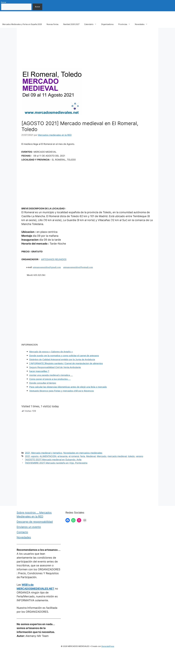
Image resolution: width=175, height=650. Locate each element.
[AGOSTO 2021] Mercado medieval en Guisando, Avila (53, 459)
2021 (27, 452)
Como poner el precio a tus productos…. (50, 379)
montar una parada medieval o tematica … (51, 375)
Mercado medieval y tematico (46, 452)
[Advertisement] (87, 50)
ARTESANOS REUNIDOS (53, 259)
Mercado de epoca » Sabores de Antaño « (51, 351)
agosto (34, 456)
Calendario (88, 24)
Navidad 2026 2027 (71, 24)
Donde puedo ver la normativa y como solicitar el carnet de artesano (64, 355)
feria (82, 456)
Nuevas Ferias (52, 24)
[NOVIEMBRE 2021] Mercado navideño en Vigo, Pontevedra (56, 463)
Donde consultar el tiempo (42, 383)
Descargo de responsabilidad (35, 521)
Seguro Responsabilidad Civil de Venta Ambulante (55, 367)
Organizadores (107, 24)
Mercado (101, 456)
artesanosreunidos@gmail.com (47, 267)
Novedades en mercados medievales (82, 452)
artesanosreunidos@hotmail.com (78, 267)
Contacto (22, 532)
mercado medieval (117, 456)
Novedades (139, 24)
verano (139, 456)
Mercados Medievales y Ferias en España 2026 (22, 24)
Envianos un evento (29, 526)
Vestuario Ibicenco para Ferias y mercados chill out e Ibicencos (61, 391)
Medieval (91, 456)
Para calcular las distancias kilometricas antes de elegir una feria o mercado (68, 387)
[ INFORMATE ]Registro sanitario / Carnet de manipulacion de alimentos (66, 363)
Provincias (122, 24)
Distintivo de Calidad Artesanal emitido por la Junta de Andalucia (62, 359)
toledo (131, 456)
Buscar (3, 2)
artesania (63, 456)
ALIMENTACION (48, 456)
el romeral (74, 456)
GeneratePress (107, 646)
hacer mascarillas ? (39, 371)
